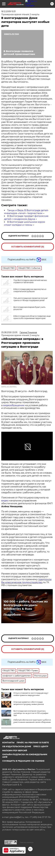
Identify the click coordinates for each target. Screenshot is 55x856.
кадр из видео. (9, 386)
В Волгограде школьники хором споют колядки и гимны (24, 223)
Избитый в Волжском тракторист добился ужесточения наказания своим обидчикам (32, 721)
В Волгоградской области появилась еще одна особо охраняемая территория (31, 317)
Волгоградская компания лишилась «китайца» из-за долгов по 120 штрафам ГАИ (30, 713)
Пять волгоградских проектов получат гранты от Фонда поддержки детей (30, 299)
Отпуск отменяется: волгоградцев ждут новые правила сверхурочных (30, 694)
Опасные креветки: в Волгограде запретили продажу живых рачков (28, 703)
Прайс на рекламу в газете (33, 742)
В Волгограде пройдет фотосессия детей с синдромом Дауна (26, 217)
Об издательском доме (16, 746)
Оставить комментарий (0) (27, 246)
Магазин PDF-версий (14, 750)
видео (4, 500)
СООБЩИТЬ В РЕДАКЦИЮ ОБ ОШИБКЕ (23, 761)
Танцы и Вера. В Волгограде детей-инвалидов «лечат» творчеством (26, 212)
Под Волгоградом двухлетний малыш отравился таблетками (30, 281)
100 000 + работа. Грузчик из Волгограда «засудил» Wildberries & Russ (26, 605)
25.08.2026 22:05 (9, 332)
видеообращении (14, 405)
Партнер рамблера (26, 842)
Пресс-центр (40, 746)
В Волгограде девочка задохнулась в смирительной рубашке (29, 290)
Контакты (8, 742)
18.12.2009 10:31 (8, 11)
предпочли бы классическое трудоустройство (26, 581)
